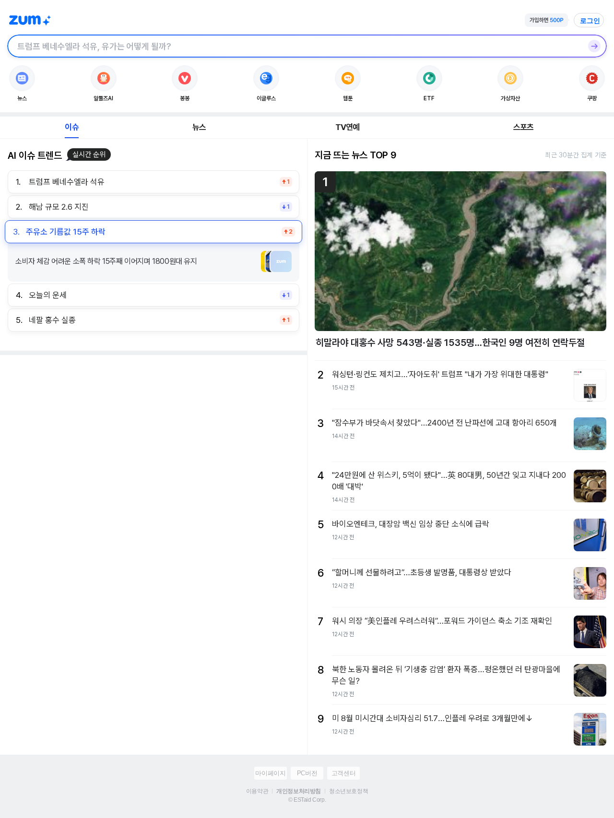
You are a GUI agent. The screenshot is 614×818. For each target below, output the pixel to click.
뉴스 (199, 127)
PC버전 (307, 773)
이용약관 (257, 791)
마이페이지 (270, 773)
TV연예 (347, 127)
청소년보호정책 (348, 791)
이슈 (71, 127)
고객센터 (343, 773)
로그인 (590, 20)
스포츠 (523, 127)
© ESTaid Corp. (307, 799)
